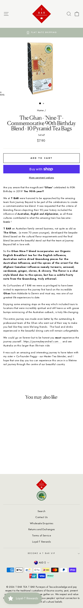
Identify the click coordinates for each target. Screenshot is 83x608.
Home (40, 110)
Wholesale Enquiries (41, 523)
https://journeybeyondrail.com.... (43, 341)
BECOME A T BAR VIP (41, 553)
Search (42, 511)
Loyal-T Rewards (41, 542)
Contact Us (41, 517)
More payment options (41, 177)
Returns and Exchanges (41, 529)
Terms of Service (41, 535)
